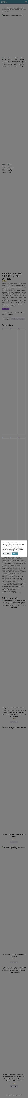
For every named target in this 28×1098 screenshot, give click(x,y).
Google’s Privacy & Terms (15, 551)
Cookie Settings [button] (6, 553)
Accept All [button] (14, 553)
